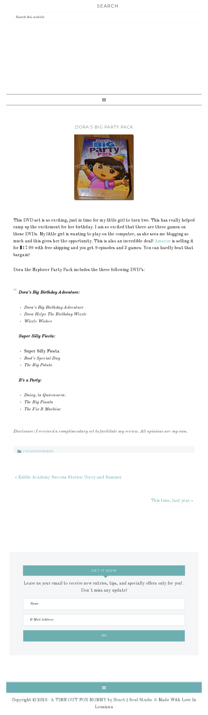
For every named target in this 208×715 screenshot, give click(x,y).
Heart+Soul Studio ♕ (135, 700)
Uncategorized (38, 451)
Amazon (163, 241)
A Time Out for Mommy (104, 66)
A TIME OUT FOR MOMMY (78, 700)
